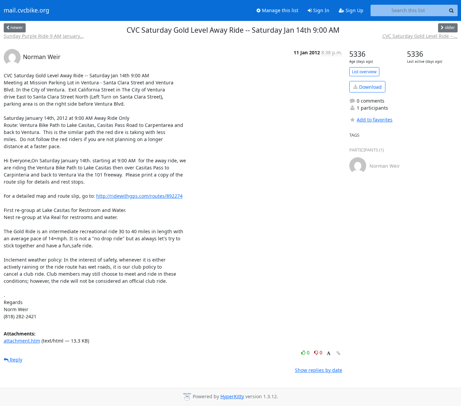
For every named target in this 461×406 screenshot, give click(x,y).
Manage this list (279, 10)
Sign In (320, 10)
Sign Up (353, 10)
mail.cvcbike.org (26, 10)
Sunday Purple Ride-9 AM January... (44, 36)
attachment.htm (22, 340)
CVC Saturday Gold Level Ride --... (420, 36)
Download (370, 87)
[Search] (451, 10)
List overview (364, 72)
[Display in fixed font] (328, 353)
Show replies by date (318, 370)
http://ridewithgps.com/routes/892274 (139, 196)
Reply (15, 359)
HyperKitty (232, 396)
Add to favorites (374, 119)
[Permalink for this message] (338, 353)
